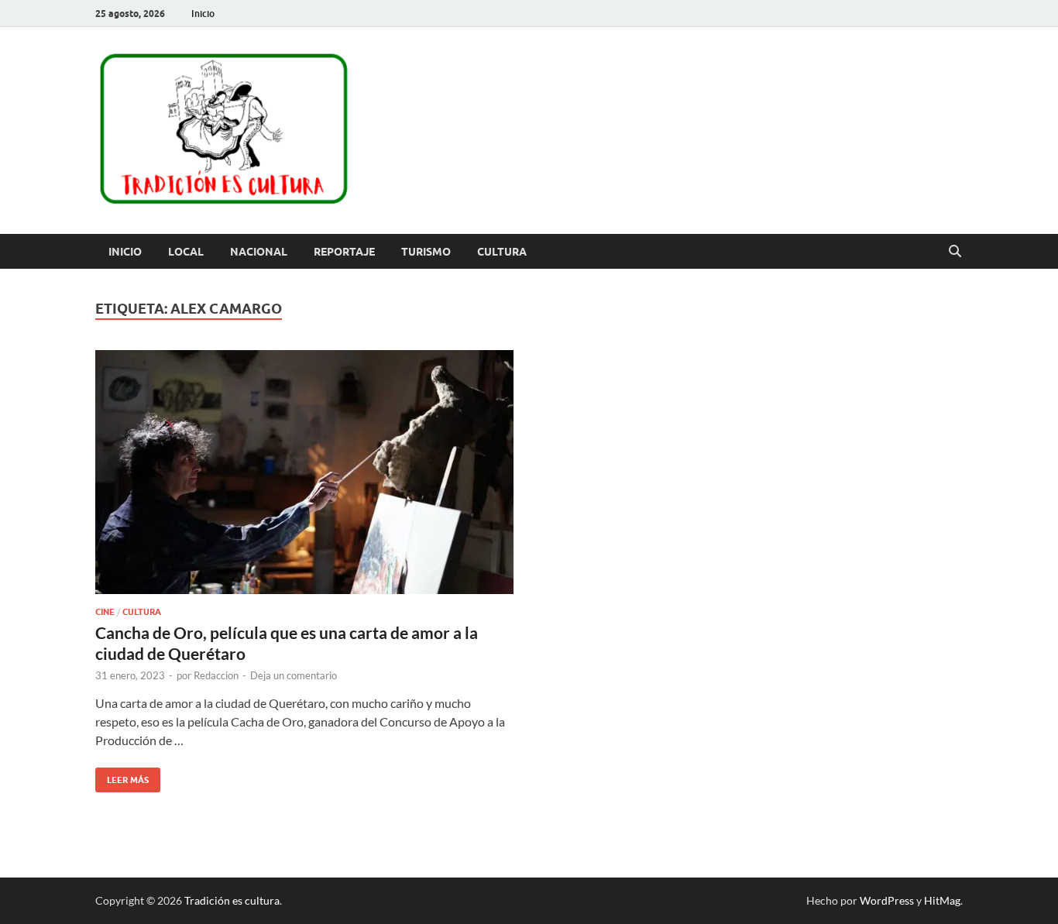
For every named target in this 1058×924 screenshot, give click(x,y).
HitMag (942, 900)
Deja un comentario (293, 675)
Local (186, 252)
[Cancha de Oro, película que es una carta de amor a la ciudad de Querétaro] (304, 472)
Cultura (502, 252)
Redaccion (216, 675)
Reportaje (344, 252)
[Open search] (955, 252)
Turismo (426, 252)
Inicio (203, 13)
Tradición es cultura (232, 900)
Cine (105, 611)
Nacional (258, 252)
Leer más (122, 776)
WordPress (887, 900)
